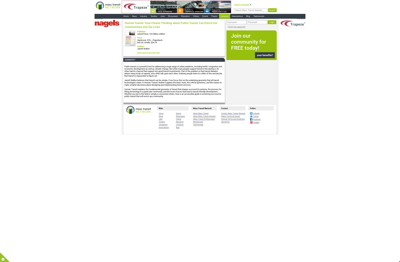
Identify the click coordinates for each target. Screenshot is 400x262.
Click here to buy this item (148, 52)
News (134, 16)
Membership (198, 122)
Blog (248, 16)
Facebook (257, 119)
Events (205, 16)
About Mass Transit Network (204, 116)
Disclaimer (225, 122)
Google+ (256, 122)
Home (126, 16)
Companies (163, 125)
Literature (225, 16)
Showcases (173, 16)
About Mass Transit (201, 113)
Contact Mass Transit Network (233, 113)
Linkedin (256, 113)
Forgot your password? (236, 27)
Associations (237, 16)
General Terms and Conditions (233, 119)
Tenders (153, 16)
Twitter (256, 116)
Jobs (162, 16)
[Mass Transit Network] (108, 5)
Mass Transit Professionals (204, 119)
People (214, 16)
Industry (143, 16)
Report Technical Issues (230, 116)
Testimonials (258, 16)
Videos (196, 16)
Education (185, 16)
